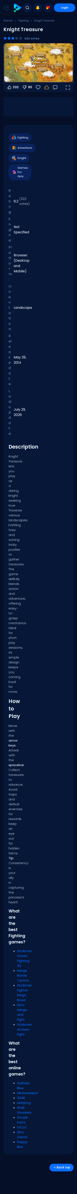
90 (30, 87)
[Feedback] (55, 87)
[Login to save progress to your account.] (46, 87)
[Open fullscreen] (67, 87)
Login (64, 7)
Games (8, 20)
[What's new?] (37, 7)
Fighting (23, 20)
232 (16, 87)
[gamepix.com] (17, 8)
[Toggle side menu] (5, 7)
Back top (63, 1167)
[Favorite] (48, 7)
